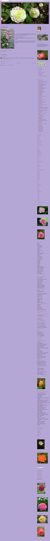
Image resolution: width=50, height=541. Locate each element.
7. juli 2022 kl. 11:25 (7, 59)
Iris (37, 163)
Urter (38, 197)
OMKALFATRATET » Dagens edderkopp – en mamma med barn (43, 108)
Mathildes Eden (40, 129)
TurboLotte (40, 122)
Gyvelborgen (40, 95)
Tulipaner (38, 196)
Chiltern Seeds (39, 429)
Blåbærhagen (40, 126)
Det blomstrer (39, 140)
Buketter (38, 138)
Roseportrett (39, 185)
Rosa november (40, 130)
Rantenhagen (40, 93)
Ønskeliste (38, 202)
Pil (37, 180)
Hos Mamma (39, 156)
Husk (38, 157)
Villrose (4, 56)
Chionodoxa (39, 292)
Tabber (38, 192)
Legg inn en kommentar (4, 61)
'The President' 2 (39, 476)
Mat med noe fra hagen (40, 169)
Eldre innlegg (34, 63)
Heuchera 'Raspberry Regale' (41, 322)
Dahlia (38, 139)
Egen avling (39, 141)
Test (37, 193)
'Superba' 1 (39, 475)
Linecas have (40, 98)
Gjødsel (38, 149)
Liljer (38, 167)
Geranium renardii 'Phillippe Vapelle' (42, 314)
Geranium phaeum (40, 310)
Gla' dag (38, 150)
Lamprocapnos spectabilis (41, 340)
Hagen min (39, 152)
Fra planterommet (40, 145)
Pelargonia (39, 178)
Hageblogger (40, 69)
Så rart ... (39, 105)
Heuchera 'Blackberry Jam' (41, 320)
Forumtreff (38, 144)
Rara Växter (39, 431)
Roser (5, 51)
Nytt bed (38, 174)
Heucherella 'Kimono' (40, 328)
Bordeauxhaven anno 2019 (42, 99)
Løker (38, 168)
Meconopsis (39, 170)
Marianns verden (41, 116)
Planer (38, 181)
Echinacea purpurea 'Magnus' (41, 303)
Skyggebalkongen (41, 87)
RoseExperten (39, 434)
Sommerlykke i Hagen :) (41, 114)
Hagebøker (39, 151)
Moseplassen (40, 90)
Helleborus (39, 155)
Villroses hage (40, 80)
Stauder (38, 190)
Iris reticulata (39, 339)
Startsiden (18, 63)
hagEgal (39, 70)
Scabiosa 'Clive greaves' (41, 370)
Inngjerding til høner (41, 127)
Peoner (38, 179)
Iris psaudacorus (39, 338)
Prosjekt (38, 184)
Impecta (38, 430)
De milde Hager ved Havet (42, 104)
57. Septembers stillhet (41, 85)
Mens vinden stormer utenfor (42, 96)
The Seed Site (40, 74)
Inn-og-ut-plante (39, 161)
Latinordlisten (40, 73)
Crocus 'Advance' (40, 297)
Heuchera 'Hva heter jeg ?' (41, 321)
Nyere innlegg (3, 63)
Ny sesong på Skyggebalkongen (42, 88)
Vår (39, 135)
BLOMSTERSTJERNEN (42, 119)
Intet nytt (38, 162)
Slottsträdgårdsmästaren (42, 84)
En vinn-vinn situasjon (41, 102)
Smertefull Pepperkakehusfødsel (42, 120)
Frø (37, 146)
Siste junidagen (40, 117)
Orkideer (38, 175)
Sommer (38, 187)
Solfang (38, 435)
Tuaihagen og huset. (41, 101)
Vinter (38, 198)
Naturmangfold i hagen (41, 91)
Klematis (38, 164)
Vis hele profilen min (45, 28)
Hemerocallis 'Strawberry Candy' (42, 316)
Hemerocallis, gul (40, 317)
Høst (38, 158)
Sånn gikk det (39, 191)
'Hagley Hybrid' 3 (39, 471)
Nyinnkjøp (38, 173)
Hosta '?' (38, 329)
